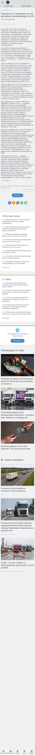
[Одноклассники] (13, 202)
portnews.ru (6, 180)
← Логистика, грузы (6, 10)
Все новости (6, 267)
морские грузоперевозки (26, 186)
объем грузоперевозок (14, 186)
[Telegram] (25, 202)
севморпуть (4, 186)
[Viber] (17, 202)
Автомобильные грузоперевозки (11, 571)
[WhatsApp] (21, 202)
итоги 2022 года (5, 187)
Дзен (2, 494)
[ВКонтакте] (9, 202)
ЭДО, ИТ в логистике (7, 534)
